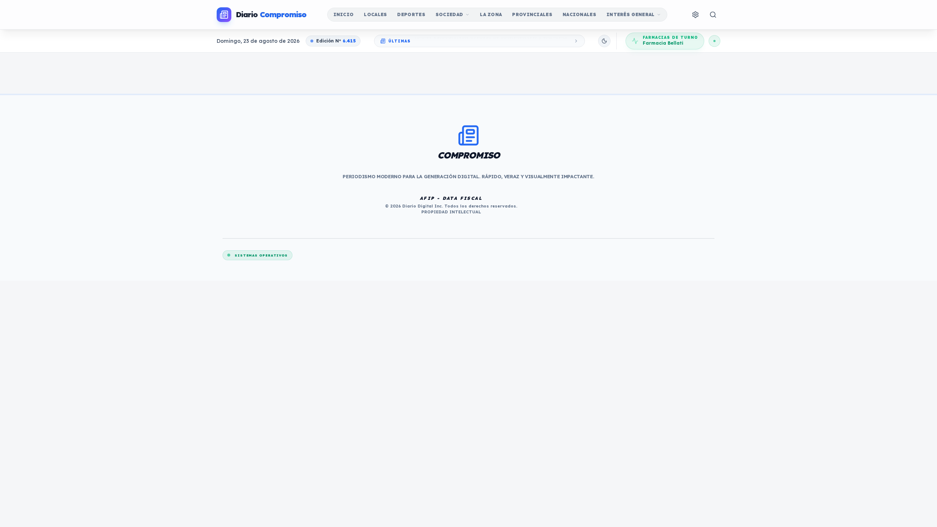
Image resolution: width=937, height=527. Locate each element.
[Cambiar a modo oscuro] (604, 41)
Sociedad (449, 14)
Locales (375, 14)
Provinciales (532, 14)
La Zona (491, 14)
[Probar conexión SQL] (714, 41)
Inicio (343, 14)
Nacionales (579, 14)
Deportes (411, 14)
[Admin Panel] (695, 14)
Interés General (630, 14)
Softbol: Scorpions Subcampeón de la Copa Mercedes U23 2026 (489, 41)
